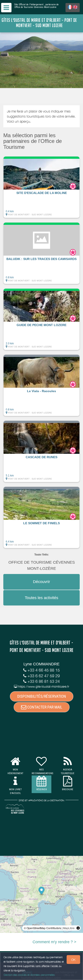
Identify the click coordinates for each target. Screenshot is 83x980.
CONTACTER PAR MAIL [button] (44, 707)
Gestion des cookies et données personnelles (29, 974)
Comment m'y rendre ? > (54, 942)
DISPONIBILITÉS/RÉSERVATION (41, 696)
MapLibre (69, 928)
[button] (41, 187)
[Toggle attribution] (78, 928)
